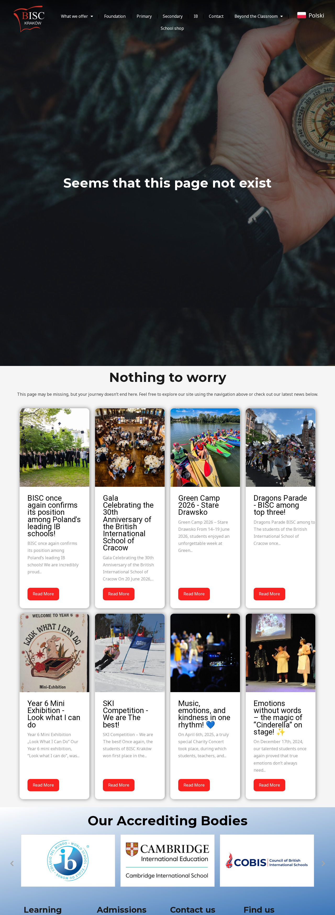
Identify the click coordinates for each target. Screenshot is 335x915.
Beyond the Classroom (256, 16)
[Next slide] (323, 863)
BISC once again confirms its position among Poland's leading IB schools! (54, 516)
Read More (43, 594)
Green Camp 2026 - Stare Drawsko (199, 505)
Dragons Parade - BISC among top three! (280, 505)
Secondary (173, 16)
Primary (144, 16)
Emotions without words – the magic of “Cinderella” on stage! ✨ (278, 717)
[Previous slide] (12, 863)
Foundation (115, 16)
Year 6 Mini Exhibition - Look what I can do (53, 714)
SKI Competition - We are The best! (125, 714)
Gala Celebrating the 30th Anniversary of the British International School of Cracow (128, 523)
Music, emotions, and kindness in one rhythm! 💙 (204, 714)
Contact (216, 16)
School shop (172, 28)
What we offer (74, 16)
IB (196, 16)
